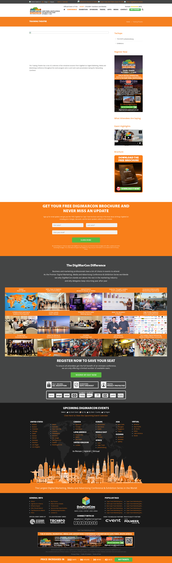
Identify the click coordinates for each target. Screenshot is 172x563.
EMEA (136, 431)
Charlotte (35, 429)
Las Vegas (35, 445)
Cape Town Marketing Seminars (134, 508)
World (136, 436)
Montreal (78, 424)
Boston (34, 427)
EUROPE (99, 422)
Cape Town (101, 445)
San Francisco (56, 440)
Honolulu (35, 440)
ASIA (118, 422)
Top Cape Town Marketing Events (115, 508)
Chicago (34, 431)
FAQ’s (32, 513)
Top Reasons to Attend (38, 510)
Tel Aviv (99, 437)
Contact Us (54, 513)
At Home (137, 429)
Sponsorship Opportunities (59, 508)
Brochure (118, 151)
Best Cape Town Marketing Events (115, 506)
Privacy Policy (75, 554)
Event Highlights (122, 126)
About (33, 501)
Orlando (54, 431)
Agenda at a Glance (37, 504)
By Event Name (74, 412)
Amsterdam (101, 424)
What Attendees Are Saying (127, 118)
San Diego (55, 438)
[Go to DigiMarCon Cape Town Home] (35, 10)
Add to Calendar (62, 2)
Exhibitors (120, 43)
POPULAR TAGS (112, 498)
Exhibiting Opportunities (58, 510)
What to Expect (35, 506)
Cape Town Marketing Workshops (134, 513)
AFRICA (99, 440)
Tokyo (120, 431)
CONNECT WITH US (85, 516)
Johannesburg (101, 447)
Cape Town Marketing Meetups (134, 506)
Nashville (55, 427)
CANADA (77, 422)
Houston (35, 442)
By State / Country (95, 412)
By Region (106, 412)
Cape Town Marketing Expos (115, 513)
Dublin (99, 429)
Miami (54, 424)
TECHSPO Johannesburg (125, 39)
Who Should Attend (37, 508)
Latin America (138, 433)
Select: (63, 412)
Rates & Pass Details (57, 504)
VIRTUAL (135, 422)
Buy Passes (54, 501)
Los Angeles (36, 447)
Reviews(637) (133, 6)
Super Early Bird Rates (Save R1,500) (112, 2)
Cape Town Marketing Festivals (134, 501)
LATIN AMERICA (80, 432)
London (77, 445)
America (136, 424)
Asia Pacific (137, 427)
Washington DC (57, 445)
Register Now (120, 51)
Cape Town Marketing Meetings (134, 504)
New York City (56, 429)
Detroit (34, 438)
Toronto (78, 427)
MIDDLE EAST (101, 432)
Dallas (34, 433)
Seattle (54, 442)
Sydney (120, 441)
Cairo (99, 443)
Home (128, 22)
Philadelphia (56, 433)
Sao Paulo (78, 439)
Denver (34, 436)
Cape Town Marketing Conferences (115, 510)
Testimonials (54, 506)
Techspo (118, 33)
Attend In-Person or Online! (89, 2)
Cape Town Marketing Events (115, 501)
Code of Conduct (86, 554)
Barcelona (100, 427)
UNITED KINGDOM (81, 443)
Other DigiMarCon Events (134, 2)
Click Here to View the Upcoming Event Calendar (86, 415)
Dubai (99, 435)
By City (83, 412)
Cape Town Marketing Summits (134, 510)
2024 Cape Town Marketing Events (115, 504)
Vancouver (78, 429)
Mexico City (79, 435)
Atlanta (34, 424)
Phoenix (54, 436)
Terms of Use (97, 554)
